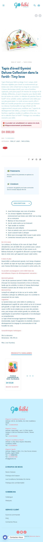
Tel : (12, 425)
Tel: (11, 436)
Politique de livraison (13, 476)
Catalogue (9, 497)
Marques (9, 500)
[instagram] (21, 532)
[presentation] (5, 39)
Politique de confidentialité (15, 483)
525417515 (14, 455)
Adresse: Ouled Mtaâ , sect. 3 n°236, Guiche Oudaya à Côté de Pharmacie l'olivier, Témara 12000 (20, 432)
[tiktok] (25, 532)
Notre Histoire (10, 472)
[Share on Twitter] (32, 159)
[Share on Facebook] (28, 159)
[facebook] (18, 532)
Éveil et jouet (16, 62)
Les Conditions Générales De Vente (18, 479)
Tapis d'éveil (28, 62)
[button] (3, 5)
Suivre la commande (13, 515)
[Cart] (39, 5)
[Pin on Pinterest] (36, 159)
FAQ (7, 518)
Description (19, 203)
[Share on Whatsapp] (40, 159)
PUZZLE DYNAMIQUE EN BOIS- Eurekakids (13, 377)
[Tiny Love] (5, 147)
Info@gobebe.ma (11, 459)
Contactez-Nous (11, 522)
